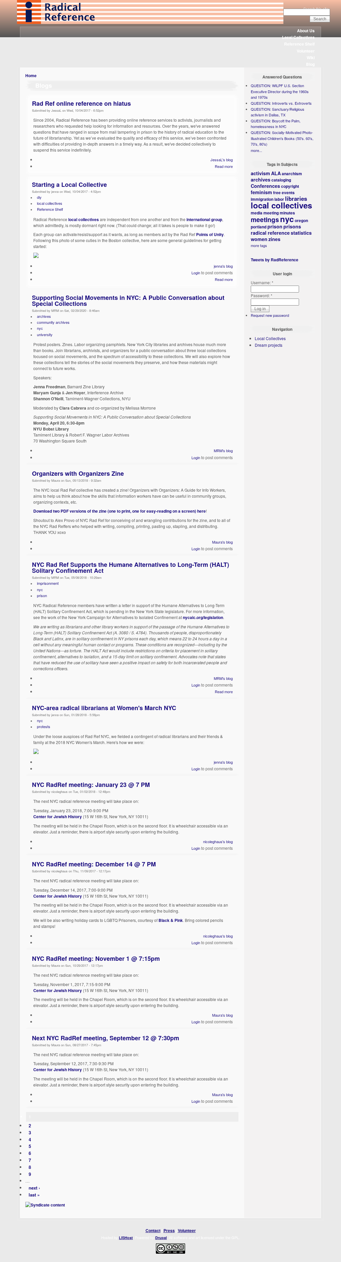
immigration (262, 199)
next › (34, 1188)
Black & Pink (171, 920)
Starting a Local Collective (69, 184)
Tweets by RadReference (274, 260)
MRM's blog (223, 450)
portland (258, 227)
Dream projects (268, 345)
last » (34, 1195)
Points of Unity (210, 234)
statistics (301, 232)
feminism (261, 192)
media (256, 213)
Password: (261, 295)
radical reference (270, 232)
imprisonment (48, 583)
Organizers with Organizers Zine (78, 473)
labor (279, 199)
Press (169, 1230)
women (259, 239)
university (45, 334)
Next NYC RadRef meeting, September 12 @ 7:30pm (105, 1038)
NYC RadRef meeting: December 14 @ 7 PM (94, 864)
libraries (296, 198)
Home (31, 75)
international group (204, 219)
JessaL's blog (221, 159)
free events (284, 192)
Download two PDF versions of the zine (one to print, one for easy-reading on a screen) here (119, 511)
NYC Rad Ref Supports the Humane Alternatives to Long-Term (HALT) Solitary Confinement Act (130, 567)
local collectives (49, 203)
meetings (265, 219)
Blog (310, 64)
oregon (301, 220)
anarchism (292, 174)
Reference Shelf (299, 44)
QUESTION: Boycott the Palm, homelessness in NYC (275, 123)
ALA (276, 173)
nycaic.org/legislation (203, 617)
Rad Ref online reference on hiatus (81, 103)
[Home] (150, 22)
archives (44, 316)
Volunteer (306, 51)
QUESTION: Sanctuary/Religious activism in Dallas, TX (277, 112)
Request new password (270, 315)
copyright (290, 186)
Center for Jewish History (57, 817)
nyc (40, 328)
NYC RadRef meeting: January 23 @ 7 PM (91, 784)
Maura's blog (222, 542)
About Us (306, 31)
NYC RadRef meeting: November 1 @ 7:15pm (96, 958)
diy (39, 197)
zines (274, 239)
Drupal (161, 1237)
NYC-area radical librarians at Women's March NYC (104, 707)
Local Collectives (298, 37)
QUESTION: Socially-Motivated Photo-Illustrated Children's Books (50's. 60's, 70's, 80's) (282, 138)
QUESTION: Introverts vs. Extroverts (281, 103)
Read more (224, 166)
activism (260, 173)
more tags (259, 245)
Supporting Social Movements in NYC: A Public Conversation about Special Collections (128, 300)
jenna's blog (223, 266)
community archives (53, 322)
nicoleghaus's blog (218, 841)
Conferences (265, 186)
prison (42, 595)
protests (43, 726)
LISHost (126, 1237)
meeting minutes (279, 213)
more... (256, 150)
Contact (153, 1230)
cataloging (281, 180)
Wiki (311, 58)
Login (195, 272)
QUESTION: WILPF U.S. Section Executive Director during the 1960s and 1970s (280, 91)
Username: (262, 282)
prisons (292, 226)
